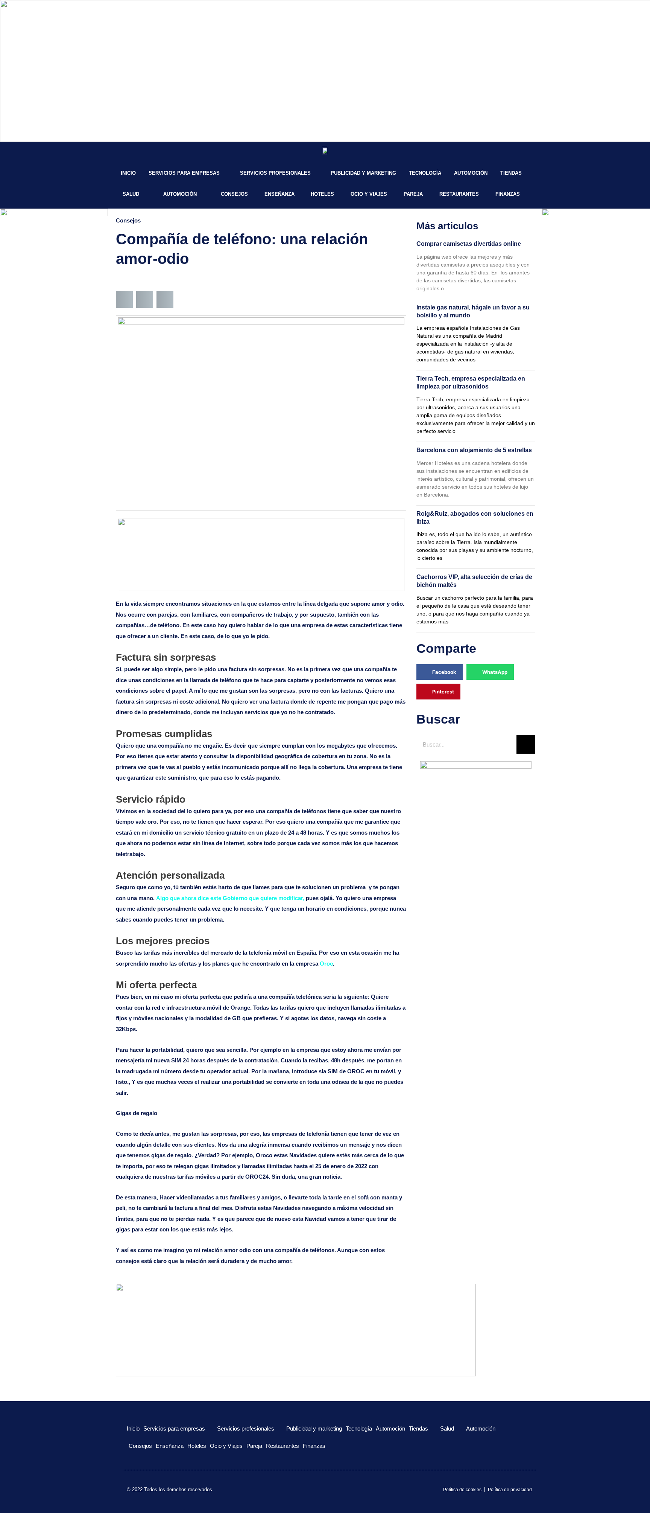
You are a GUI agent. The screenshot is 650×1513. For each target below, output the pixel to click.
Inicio (128, 173)
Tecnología (425, 173)
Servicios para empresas (184, 173)
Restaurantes (459, 194)
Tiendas (511, 173)
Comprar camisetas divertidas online (468, 244)
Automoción (470, 173)
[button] (124, 299)
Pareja (413, 194)
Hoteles (322, 194)
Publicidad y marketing (363, 173)
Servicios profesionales (275, 173)
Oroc (326, 963)
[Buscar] (525, 744)
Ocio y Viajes (369, 194)
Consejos (234, 194)
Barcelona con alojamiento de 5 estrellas (474, 450)
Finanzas (507, 194)
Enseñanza (279, 194)
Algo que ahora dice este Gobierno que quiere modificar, (230, 898)
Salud (131, 194)
